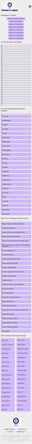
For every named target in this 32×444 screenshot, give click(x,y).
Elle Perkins (5, 353)
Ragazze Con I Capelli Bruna (16, 35)
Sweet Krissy (21, 379)
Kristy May (20, 388)
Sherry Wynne (21, 396)
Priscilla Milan (6, 396)
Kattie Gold (20, 340)
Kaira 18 (19, 392)
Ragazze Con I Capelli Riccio (16, 32)
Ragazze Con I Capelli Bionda (16, 27)
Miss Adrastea (6, 383)
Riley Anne (5, 370)
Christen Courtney (7, 344)
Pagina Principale (9, 429)
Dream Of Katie (22, 401)
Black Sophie (21, 344)
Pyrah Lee (20, 409)
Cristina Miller (6, 349)
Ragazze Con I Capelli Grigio (16, 24)
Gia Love (20, 405)
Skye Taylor (20, 366)
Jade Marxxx (21, 375)
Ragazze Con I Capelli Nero (16, 21)
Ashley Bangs (21, 357)
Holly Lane (5, 357)
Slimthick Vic (6, 379)
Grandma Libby (22, 370)
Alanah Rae (20, 383)
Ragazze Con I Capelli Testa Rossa (16, 18)
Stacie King (5, 366)
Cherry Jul (5, 340)
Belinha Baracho (6, 388)
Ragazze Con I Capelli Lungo (16, 38)
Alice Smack (5, 405)
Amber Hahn (21, 362)
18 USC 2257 (10, 431)
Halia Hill (4, 409)
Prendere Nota (21, 431)
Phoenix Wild (6, 392)
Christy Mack (6, 401)
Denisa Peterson (7, 375)
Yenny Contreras (22, 353)
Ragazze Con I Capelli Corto (16, 29)
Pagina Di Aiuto (22, 429)
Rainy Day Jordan (22, 349)
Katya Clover (5, 362)
